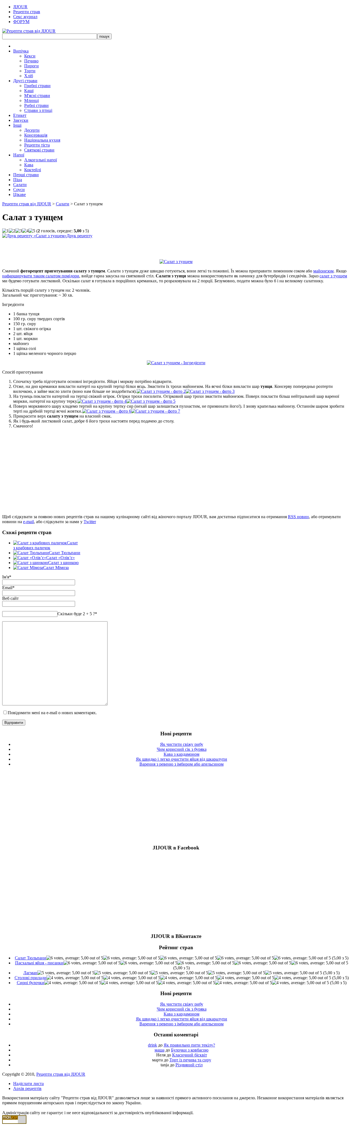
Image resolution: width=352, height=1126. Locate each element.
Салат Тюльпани (64, 552)
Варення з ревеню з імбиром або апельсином (181, 764)
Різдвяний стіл (189, 1064)
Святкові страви (39, 150)
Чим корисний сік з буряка (182, 749)
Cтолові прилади (30, 977)
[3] (18, 230)
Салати (20, 184)
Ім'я (5, 577)
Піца (17, 179)
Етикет (19, 115)
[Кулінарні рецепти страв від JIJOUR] (29, 31)
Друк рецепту (79, 235)
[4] (25, 230)
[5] (32, 230)
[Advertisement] (66, 246)
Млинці (31, 100)
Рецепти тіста (37, 145)
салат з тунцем (333, 276)
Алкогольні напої (40, 160)
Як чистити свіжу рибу (181, 744)
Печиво (31, 61)
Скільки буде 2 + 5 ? (77, 613)
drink (152, 1045)
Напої (18, 155)
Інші (17, 125)
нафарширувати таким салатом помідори (40, 276)
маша (159, 1050)
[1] (5, 230)
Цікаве (19, 194)
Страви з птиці (38, 110)
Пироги (31, 66)
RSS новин (298, 516)
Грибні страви (37, 85)
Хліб (28, 75)
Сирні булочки (30, 982)
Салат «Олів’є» (60, 557)
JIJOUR (20, 6)
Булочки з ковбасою (189, 1050)
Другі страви (25, 80)
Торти (29, 70)
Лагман (30, 972)
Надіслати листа (28, 1083)
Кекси (29, 56)
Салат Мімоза (56, 567)
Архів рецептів (27, 1088)
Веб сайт (10, 598)
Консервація (35, 135)
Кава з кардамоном (181, 754)
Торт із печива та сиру (190, 1060)
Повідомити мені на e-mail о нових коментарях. (52, 712)
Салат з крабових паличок (45, 545)
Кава (28, 164)
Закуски (20, 120)
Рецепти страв (26, 11)
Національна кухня (42, 140)
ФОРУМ (21, 21)
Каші (29, 90)
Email (7, 587)
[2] (12, 230)
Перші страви (26, 174)
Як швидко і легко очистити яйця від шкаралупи (181, 759)
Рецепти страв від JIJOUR (26, 204)
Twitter (90, 521)
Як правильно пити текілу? (189, 1045)
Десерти (32, 130)
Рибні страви (36, 105)
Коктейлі (32, 169)
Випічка (21, 51)
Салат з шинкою (63, 562)
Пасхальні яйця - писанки (39, 963)
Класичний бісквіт (189, 1055)
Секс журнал (25, 16)
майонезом (323, 271)
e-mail (28, 521)
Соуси (19, 189)
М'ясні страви (37, 95)
